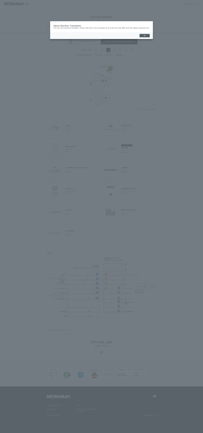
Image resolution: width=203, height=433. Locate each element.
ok (145, 35)
